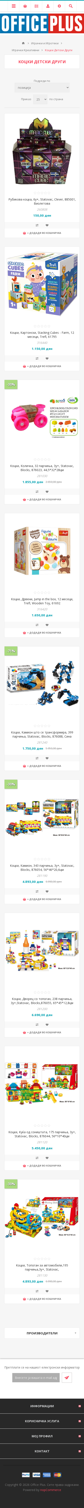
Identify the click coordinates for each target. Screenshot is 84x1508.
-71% (11, 651)
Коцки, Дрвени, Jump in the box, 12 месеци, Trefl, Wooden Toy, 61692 (42, 601)
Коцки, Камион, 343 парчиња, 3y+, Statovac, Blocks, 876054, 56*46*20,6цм (42, 867)
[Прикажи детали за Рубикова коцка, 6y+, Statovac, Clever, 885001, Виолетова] (42, 150)
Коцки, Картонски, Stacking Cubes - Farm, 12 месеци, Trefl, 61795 (42, 335)
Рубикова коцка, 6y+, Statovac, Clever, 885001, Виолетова (42, 201)
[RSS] (47, 1390)
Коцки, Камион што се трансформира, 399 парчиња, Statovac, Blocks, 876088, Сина (42, 734)
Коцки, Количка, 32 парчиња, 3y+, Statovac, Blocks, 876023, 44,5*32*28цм (42, 468)
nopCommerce (50, 1490)
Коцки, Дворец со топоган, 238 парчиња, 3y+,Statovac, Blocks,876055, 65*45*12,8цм (42, 1001)
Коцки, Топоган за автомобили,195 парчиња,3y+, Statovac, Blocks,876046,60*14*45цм (42, 1269)
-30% (11, 384)
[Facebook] (36, 1390)
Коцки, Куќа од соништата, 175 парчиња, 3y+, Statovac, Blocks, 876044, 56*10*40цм (42, 1134)
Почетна (23, 43)
